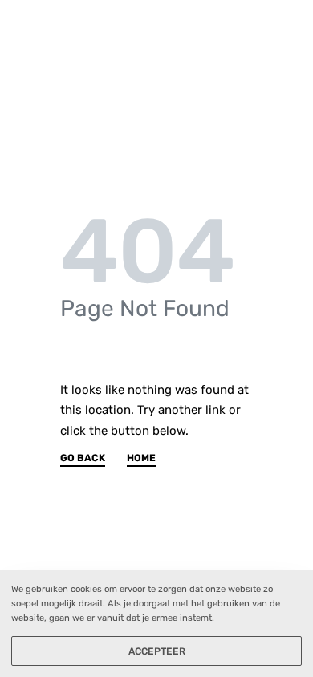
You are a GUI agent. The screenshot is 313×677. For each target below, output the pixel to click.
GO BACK (82, 458)
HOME (141, 458)
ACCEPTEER (156, 651)
